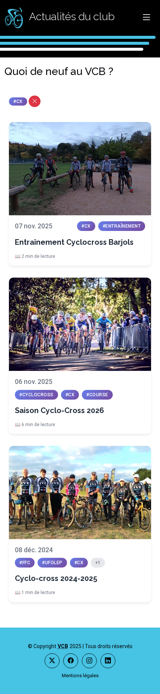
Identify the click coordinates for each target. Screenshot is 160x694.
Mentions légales (80, 675)
